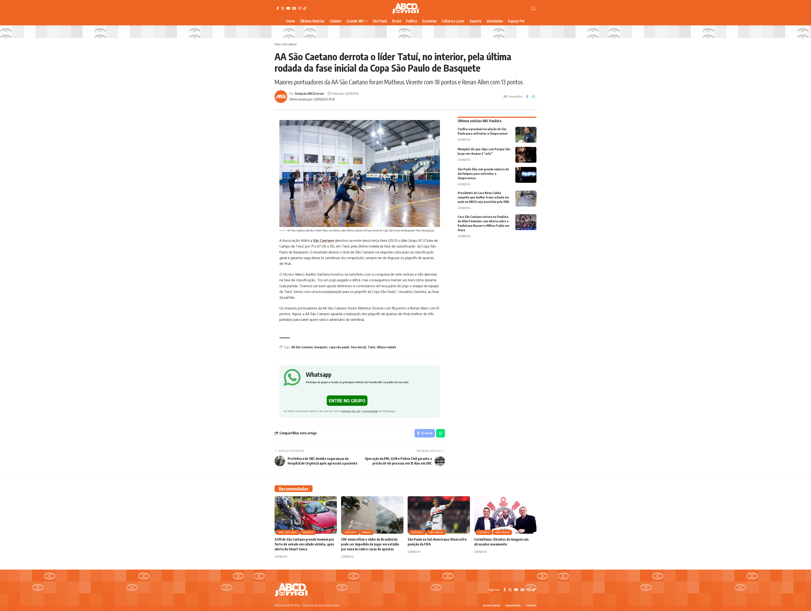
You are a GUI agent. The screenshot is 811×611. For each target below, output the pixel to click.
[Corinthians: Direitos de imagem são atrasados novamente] (505, 515)
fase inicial (358, 347)
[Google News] (294, 8)
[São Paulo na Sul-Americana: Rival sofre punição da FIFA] (439, 515)
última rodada (386, 347)
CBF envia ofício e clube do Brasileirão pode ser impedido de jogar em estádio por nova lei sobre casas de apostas (370, 544)
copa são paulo (339, 347)
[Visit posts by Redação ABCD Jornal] (281, 96)
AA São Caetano (302, 347)
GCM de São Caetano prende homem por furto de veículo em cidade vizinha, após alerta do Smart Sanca (304, 544)
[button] (533, 8)
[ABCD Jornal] (405, 8)
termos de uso (351, 411)
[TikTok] (304, 8)
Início (277, 44)
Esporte (351, 532)
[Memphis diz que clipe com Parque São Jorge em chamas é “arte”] (525, 155)
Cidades (307, 532)
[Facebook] (278, 8)
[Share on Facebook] (527, 96)
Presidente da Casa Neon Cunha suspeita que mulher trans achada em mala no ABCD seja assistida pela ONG (483, 197)
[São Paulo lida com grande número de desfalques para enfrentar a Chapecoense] (525, 175)
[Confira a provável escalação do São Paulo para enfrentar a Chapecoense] (525, 135)
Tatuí (371, 347)
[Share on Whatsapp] (533, 96)
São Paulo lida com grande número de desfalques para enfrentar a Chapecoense (483, 173)
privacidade (370, 411)
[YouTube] (288, 8)
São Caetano (290, 44)
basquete (320, 347)
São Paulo (436, 532)
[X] (282, 8)
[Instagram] (299, 8)
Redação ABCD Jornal (309, 93)
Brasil (366, 532)
